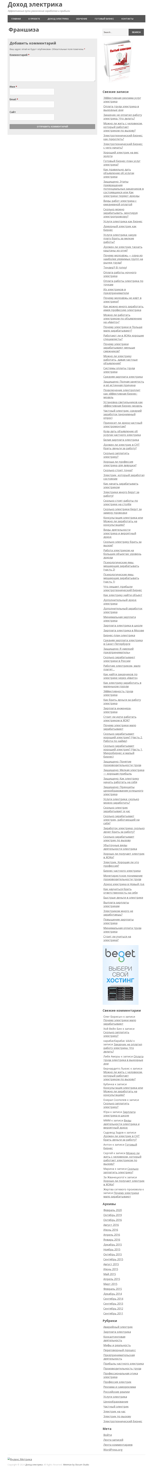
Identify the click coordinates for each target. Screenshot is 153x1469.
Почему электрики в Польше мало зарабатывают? (122, 328)
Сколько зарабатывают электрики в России (119, 659)
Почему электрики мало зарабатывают (119, 727)
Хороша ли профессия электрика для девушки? (120, 463)
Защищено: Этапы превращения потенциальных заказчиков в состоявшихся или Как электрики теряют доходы (123, 189)
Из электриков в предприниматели (116, 291)
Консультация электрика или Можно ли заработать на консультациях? (123, 521)
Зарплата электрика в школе (123, 625)
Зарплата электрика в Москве (123, 630)
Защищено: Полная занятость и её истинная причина (123, 383)
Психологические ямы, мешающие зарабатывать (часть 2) (121, 566)
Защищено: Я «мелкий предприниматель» (118, 650)
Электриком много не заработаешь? (118, 912)
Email (14, 99)
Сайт (13, 112)
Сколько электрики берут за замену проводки (122, 510)
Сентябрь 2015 (113, 1259)
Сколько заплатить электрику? (116, 455)
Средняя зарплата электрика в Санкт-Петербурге (123, 642)
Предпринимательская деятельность (119, 1356)
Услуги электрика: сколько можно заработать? (121, 800)
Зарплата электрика (117, 1332)
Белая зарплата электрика (121, 440)
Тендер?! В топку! (115, 267)
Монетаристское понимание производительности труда (123, 877)
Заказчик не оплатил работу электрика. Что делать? (122, 116)
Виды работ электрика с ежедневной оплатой (120, 202)
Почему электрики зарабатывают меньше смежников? (119, 347)
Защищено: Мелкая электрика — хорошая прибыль (123, 771)
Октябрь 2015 (112, 1254)
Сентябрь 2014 (113, 1298)
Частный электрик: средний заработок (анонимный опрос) (122, 414)
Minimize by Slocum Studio (76, 1464)
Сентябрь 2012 (113, 1308)
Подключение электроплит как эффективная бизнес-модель (121, 393)
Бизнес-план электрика (119, 635)
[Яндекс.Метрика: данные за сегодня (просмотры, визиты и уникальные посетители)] (20, 1459)
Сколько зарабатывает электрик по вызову (118, 838)
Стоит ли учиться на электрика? (117, 938)
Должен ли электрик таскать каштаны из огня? (122, 248)
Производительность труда (122, 1368)
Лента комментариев (118, 1444)
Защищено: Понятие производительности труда (122, 763)
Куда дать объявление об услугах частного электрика (122, 433)
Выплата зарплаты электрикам (116, 904)
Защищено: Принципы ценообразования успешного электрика (123, 790)
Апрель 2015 (111, 1279)
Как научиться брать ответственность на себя (120, 890)
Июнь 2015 (110, 1269)
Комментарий (19, 55)
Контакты (127, 18)
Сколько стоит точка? (118, 470)
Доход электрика (35, 4)
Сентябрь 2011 (113, 1313)
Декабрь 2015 (112, 1244)
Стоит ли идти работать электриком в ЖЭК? (119, 718)
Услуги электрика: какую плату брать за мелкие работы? (120, 238)
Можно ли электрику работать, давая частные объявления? (120, 359)
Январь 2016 (111, 1239)
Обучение (81, 18)
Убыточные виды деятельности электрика (120, 847)
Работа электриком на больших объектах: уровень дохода (122, 553)
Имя (13, 86)
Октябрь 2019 (112, 1215)
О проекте (34, 18)
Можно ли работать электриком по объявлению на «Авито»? (122, 318)
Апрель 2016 (111, 1234)
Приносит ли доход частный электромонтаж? (122, 424)
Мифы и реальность (117, 1345)
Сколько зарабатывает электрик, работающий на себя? (121, 819)
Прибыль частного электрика (123, 1363)
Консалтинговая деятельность (114, 1338)
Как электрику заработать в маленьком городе (122, 684)
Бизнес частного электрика (122, 870)
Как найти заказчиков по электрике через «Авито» (120, 676)
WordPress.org (113, 1449)
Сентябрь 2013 (113, 1303)
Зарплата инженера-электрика (117, 710)
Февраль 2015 (112, 1289)
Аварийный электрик (118, 1327)
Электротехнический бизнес (122, 1421)
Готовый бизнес (104, 18)
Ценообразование (115, 1401)
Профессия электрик (117, 1382)
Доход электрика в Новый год (123, 884)
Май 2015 (109, 1274)
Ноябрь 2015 (111, 1249)
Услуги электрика (115, 1396)
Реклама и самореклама (119, 1387)
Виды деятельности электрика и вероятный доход (119, 533)
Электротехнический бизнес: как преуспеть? (123, 137)
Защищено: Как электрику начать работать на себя (121, 780)
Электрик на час (114, 1411)
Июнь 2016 (110, 1230)
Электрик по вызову (117, 1416)
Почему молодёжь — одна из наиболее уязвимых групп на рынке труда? (123, 259)
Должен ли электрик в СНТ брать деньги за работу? (121, 446)
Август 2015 (111, 1264)
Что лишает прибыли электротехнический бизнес (122, 588)
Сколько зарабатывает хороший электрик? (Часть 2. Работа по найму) (123, 737)
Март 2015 (110, 1284)
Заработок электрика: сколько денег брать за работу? (124, 830)
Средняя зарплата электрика (123, 376)
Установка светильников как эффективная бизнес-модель (123, 404)
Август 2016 (111, 1225)
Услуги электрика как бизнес (122, 221)
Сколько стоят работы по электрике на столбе (120, 502)
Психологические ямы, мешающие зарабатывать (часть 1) (121, 578)
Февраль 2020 (112, 1210)
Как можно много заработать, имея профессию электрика (123, 308)
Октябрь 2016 (112, 1220)
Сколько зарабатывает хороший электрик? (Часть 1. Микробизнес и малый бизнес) (123, 751)
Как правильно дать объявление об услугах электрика (118, 173)
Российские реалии (116, 1392)
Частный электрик (116, 1406)
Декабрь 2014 (112, 1294)
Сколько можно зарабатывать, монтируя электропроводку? (120, 212)
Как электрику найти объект (122, 595)
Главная (16, 18)
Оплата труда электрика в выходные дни (121, 108)
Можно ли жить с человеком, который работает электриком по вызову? (123, 127)
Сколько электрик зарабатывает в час (116, 809)
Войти (107, 1435)
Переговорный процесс (119, 1350)
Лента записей (113, 1440)
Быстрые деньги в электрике (123, 897)
